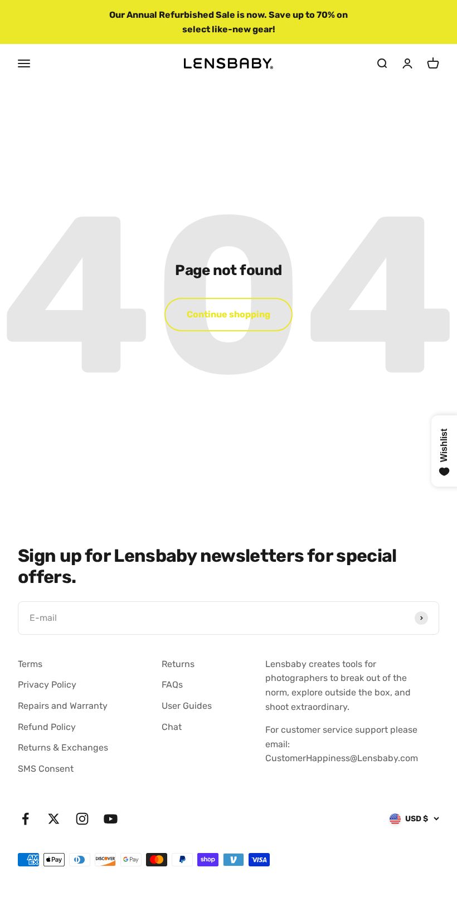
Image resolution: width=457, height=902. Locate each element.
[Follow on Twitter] (53, 818)
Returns (178, 664)
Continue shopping (228, 314)
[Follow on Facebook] (25, 818)
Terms (30, 664)
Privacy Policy (47, 684)
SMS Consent (46, 768)
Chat (172, 727)
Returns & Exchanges (63, 747)
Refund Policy (47, 727)
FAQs (172, 684)
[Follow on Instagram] (82, 818)
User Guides (187, 705)
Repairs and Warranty (63, 705)
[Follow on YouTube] (110, 818)
